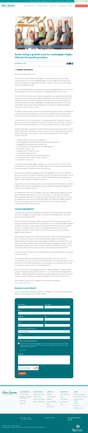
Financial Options (65, 394)
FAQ (61, 404)
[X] (70, 64)
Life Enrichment (51, 396)
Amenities (49, 399)
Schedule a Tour (81, 6)
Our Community (24, 394)
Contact (70, 1)
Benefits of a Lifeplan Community (25, 397)
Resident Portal (48, 1)
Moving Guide (64, 401)
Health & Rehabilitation (39, 401)
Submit (22, 373)
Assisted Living (37, 396)
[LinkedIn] (72, 64)
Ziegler (29, 283)
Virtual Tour (23, 403)
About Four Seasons (79, 394)
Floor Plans (23, 400)
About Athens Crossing (80, 396)
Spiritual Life (50, 406)
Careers (76, 403)
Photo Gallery (64, 399)
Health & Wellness (51, 401)
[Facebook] (67, 64)
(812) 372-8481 (60, 1)
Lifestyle (49, 394)
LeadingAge (20, 283)
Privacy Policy (22, 350)
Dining (48, 404)
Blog (61, 396)
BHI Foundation (36, 1)
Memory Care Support (39, 399)
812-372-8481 (51, 417)
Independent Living (38, 394)
